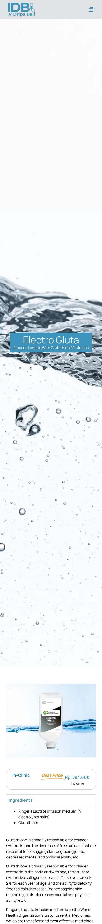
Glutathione (28, 822)
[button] (91, 10)
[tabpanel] (51, 817)
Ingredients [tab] (21, 800)
